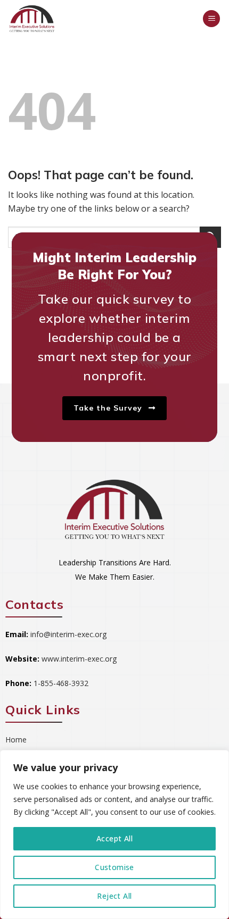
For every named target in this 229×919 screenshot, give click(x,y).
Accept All (114, 838)
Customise (114, 867)
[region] (114, 834)
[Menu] (211, 19)
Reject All (114, 896)
